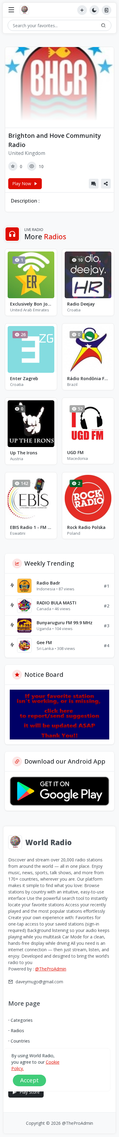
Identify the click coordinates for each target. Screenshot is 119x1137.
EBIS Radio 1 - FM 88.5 (31, 527)
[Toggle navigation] (11, 10)
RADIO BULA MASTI (56, 603)
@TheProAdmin (50, 969)
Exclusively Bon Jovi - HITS (31, 304)
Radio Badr (48, 583)
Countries (20, 1041)
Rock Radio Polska (86, 527)
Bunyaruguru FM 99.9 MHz (64, 622)
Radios (17, 1030)
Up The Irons (23, 453)
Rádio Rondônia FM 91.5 (88, 378)
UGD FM (75, 452)
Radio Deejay (81, 304)
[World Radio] (26, 10)
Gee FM (44, 642)
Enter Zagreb (24, 378)
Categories (22, 1020)
